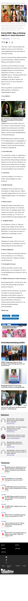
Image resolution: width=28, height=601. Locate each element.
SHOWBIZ (3, 548)
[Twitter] (9, 42)
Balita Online (6, 38)
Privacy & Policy (9, 566)
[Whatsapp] (12, 42)
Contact (24, 565)
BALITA (3, 545)
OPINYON (3, 552)
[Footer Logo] (7, 571)
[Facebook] (6, 42)
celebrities (6, 315)
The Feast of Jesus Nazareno (10, 318)
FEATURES (17, 548)
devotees (15, 315)
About (3, 565)
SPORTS (17, 545)
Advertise (18, 565)
